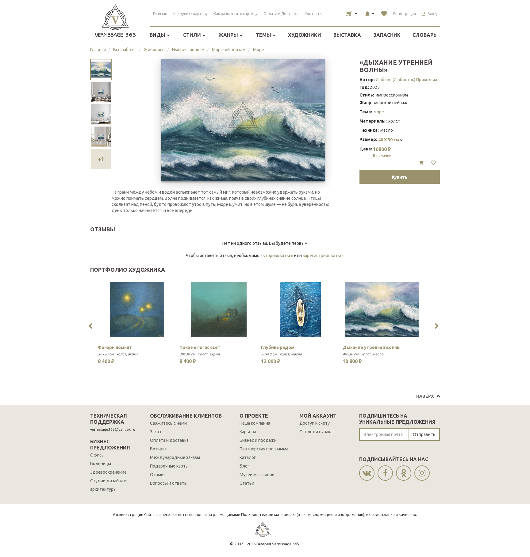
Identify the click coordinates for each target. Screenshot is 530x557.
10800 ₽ (382, 151)
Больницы (100, 463)
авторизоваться (276, 255)
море (379, 111)
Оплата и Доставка (280, 14)
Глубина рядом (277, 347)
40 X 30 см (389, 139)
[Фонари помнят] (137, 309)
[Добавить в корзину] (421, 162)
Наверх (425, 396)
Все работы (124, 49)
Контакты (313, 14)
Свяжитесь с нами (168, 423)
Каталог (248, 457)
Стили (192, 35)
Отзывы (158, 474)
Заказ (155, 431)
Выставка (347, 35)
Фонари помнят (115, 347)
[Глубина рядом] (300, 309)
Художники (304, 35)
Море (258, 49)
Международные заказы (175, 457)
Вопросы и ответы (168, 483)
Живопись (154, 49)
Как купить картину (190, 14)
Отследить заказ (317, 431)
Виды (158, 35)
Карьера (248, 431)
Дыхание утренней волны (372, 347)
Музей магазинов (257, 474)
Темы (264, 35)
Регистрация (404, 14)
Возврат (158, 448)
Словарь (424, 35)
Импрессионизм (188, 49)
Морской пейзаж (229, 49)
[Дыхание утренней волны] (382, 309)
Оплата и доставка (169, 440)
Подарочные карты (169, 466)
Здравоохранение (108, 472)
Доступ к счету (314, 423)
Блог (244, 466)
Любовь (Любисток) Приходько (407, 79)
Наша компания (255, 423)
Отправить (424, 434)
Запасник (387, 35)
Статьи (247, 483)
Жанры (228, 35)
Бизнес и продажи (258, 440)
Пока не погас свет (200, 347)
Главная (160, 14)
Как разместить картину (235, 14)
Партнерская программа (264, 448)
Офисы (97, 455)
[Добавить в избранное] (433, 162)
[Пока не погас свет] (218, 309)
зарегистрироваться (323, 255)
